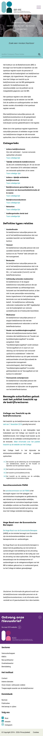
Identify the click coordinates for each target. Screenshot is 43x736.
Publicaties (6, 703)
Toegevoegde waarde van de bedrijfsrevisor (17, 688)
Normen (4, 700)
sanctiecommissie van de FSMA (17, 491)
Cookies (36, 732)
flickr (6, 718)
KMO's (4, 657)
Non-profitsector (7, 660)
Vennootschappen (8, 653)
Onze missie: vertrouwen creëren (13, 685)
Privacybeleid (25, 732)
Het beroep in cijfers (9, 707)
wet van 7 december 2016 (12, 424)
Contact (4, 678)
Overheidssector (7, 663)
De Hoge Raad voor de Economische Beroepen (20, 531)
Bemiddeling (6, 667)
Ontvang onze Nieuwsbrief (13, 619)
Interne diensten (7, 682)
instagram (8, 725)
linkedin (8, 722)
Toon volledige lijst (13, 158)
